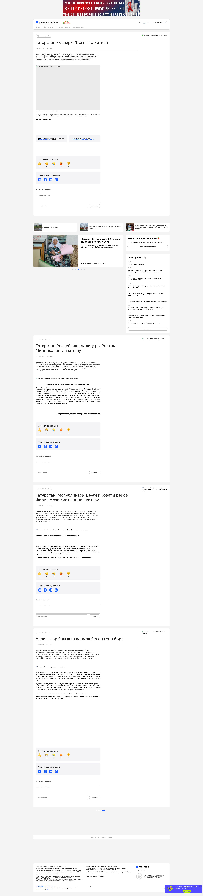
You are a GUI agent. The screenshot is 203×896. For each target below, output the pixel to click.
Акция (67, 27)
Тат (148, 22)
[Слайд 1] (72, 269)
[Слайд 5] (84, 269)
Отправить (94, 206)
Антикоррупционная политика (44, 885)
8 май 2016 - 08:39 (40, 356)
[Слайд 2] (75, 269)
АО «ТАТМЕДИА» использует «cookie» (46, 886)
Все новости (148, 329)
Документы (95, 837)
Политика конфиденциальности (44, 889)
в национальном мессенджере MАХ (83, 139)
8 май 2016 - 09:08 (40, 48)
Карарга (187, 891)
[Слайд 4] (81, 269)
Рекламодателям (78, 27)
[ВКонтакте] (39, 179)
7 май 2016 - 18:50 (40, 644)
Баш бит (39, 27)
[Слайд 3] (78, 269)
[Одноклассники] (45, 179)
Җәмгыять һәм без (43, 36)
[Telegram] (50, 179)
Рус (140, 22)
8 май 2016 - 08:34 (40, 505)
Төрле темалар (107, 837)
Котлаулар (59, 27)
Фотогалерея (48, 27)
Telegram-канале (44, 139)
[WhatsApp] (56, 179)
